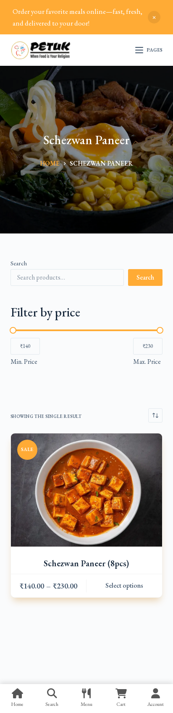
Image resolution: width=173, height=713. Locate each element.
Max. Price (147, 361)
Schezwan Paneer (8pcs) (86, 563)
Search (18, 263)
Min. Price (23, 361)
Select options (124, 585)
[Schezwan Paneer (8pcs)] (87, 490)
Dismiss (154, 17)
